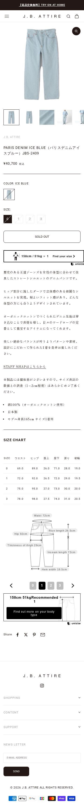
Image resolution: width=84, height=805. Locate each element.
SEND (16, 771)
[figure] (11, 585)
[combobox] (42, 586)
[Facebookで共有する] (17, 634)
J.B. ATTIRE (12, 137)
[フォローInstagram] (42, 685)
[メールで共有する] (42, 634)
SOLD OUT (42, 236)
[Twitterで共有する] (26, 634)
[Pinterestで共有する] (34, 634)
